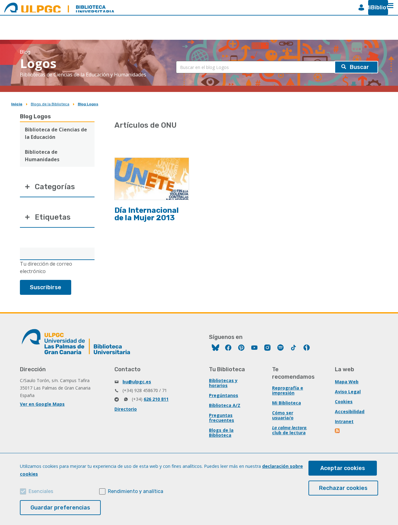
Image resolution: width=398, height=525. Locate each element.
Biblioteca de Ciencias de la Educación (56, 133)
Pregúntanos (223, 395)
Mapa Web (347, 382)
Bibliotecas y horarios (223, 382)
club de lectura (289, 433)
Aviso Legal (348, 392)
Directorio (125, 409)
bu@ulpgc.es (137, 382)
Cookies (344, 401)
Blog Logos (88, 104)
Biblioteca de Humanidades (42, 155)
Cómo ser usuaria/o (283, 415)
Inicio (16, 104)
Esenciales (41, 491)
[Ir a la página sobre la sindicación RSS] (337, 431)
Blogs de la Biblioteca (50, 104)
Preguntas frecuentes (221, 417)
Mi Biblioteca (286, 403)
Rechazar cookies (343, 488)
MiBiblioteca (375, 7)
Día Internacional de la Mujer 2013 (146, 214)
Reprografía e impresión (287, 390)
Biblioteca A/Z (224, 405)
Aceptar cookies (342, 468)
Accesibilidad (349, 411)
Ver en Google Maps (42, 404)
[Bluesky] (215, 348)
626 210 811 (156, 399)
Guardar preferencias (60, 507)
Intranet (344, 421)
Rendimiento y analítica (135, 491)
